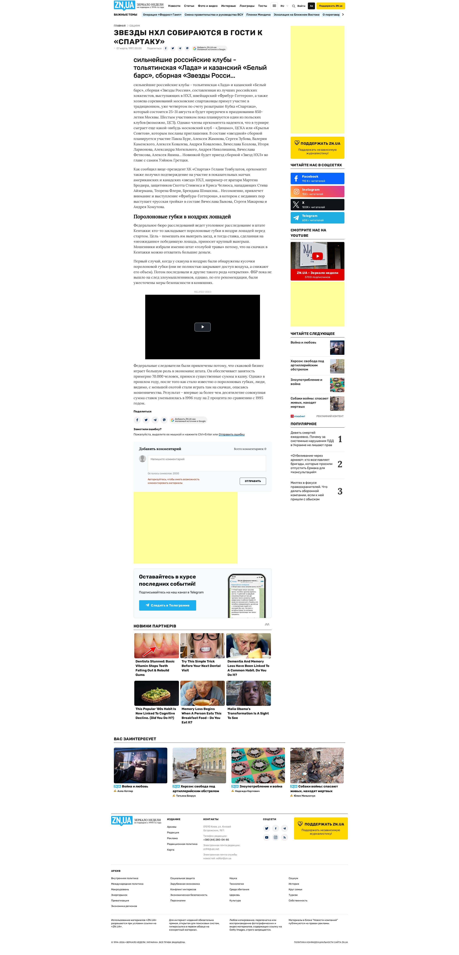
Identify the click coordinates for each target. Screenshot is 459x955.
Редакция (173, 832)
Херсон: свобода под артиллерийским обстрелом (307, 365)
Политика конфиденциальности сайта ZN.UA (321, 942)
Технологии (237, 883)
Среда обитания (239, 889)
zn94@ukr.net (211, 849)
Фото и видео (207, 6)
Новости (174, 6)
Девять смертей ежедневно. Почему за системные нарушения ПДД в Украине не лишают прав (312, 439)
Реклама (172, 838)
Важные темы (125, 14)
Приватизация (120, 900)
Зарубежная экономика (185, 883)
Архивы (171, 826)
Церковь (235, 895)
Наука (233, 878)
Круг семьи (295, 889)
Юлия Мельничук (304, 795)
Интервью (228, 6)
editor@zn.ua (223, 858)
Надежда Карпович (247, 791)
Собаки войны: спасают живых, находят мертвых (310, 402)
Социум (293, 878)
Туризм (293, 895)
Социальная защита (182, 878)
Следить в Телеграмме (170, 605)
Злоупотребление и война (306, 382)
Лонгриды (247, 6)
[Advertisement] (186, 528)
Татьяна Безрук (186, 795)
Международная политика (127, 883)
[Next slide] (342, 14)
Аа (311, 5)
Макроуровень (120, 889)
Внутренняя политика (124, 878)
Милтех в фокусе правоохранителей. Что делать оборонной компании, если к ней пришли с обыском (309, 491)
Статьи (189, 6)
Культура (235, 900)
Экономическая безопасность (188, 895)
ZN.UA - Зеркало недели (317, 273)
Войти (301, 6)
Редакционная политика (182, 844)
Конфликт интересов (183, 889)
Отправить (253, 481)
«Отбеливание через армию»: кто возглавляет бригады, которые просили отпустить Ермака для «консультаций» (311, 464)
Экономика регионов (124, 906)
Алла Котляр (125, 791)
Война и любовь (303, 342)
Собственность (298, 900)
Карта (170, 849)
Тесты (262, 6)
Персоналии (178, 900)
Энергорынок (119, 895)
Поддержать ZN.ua (330, 5)
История (294, 883)
